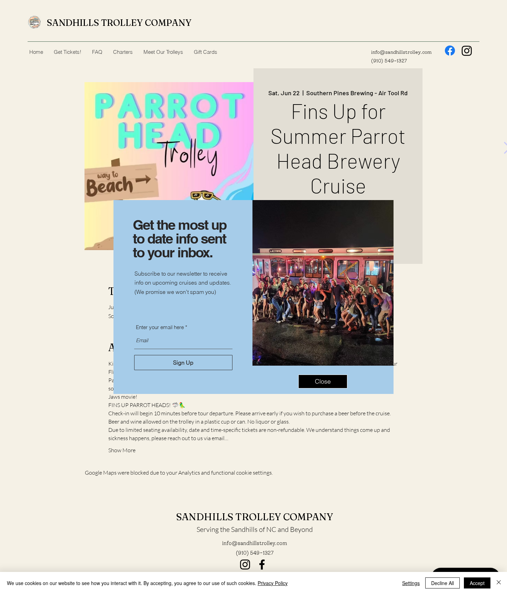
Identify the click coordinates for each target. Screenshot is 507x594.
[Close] (499, 582)
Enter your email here (160, 327)
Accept (477, 583)
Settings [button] (411, 583)
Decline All (442, 583)
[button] (322, 381)
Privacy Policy (273, 583)
